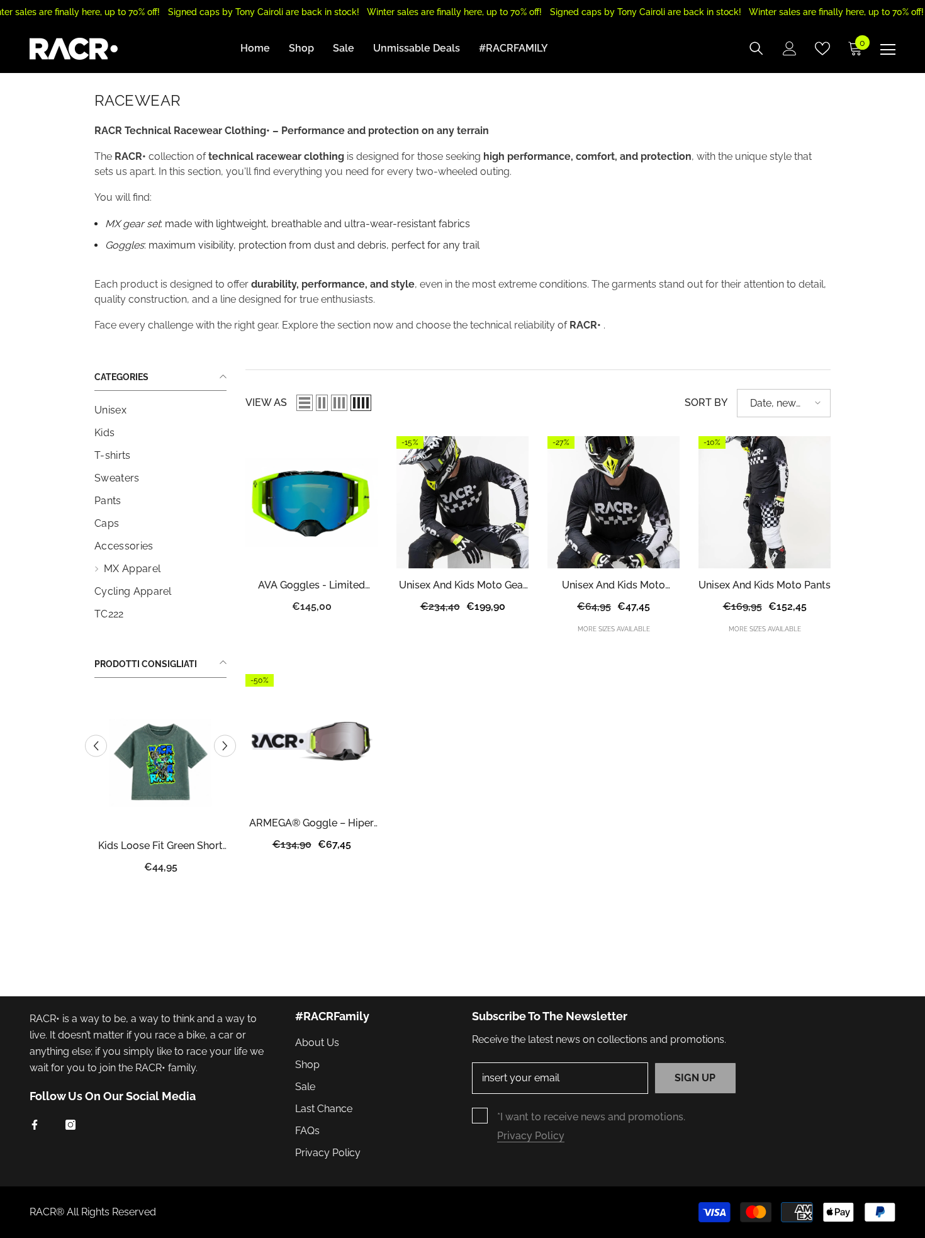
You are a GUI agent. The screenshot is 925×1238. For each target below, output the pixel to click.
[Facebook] (34, 1124)
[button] (304, 403)
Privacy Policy (530, 1136)
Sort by (706, 402)
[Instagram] (70, 1124)
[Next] (225, 745)
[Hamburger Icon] (887, 49)
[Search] (756, 48)
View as (266, 402)
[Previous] (96, 745)
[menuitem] (160, 410)
